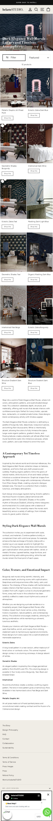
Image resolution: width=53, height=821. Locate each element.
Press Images (8, 766)
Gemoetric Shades (26, 500)
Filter (13, 57)
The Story (6, 725)
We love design (11, 788)
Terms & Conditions (11, 758)
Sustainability (8, 748)
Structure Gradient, (19, 503)
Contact (6, 739)
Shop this (7, 118)
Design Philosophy (10, 730)
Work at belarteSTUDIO (12, 780)
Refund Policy (8, 775)
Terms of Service (9, 762)
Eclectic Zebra (24, 497)
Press (5, 771)
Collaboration (8, 743)
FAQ (4, 734)
